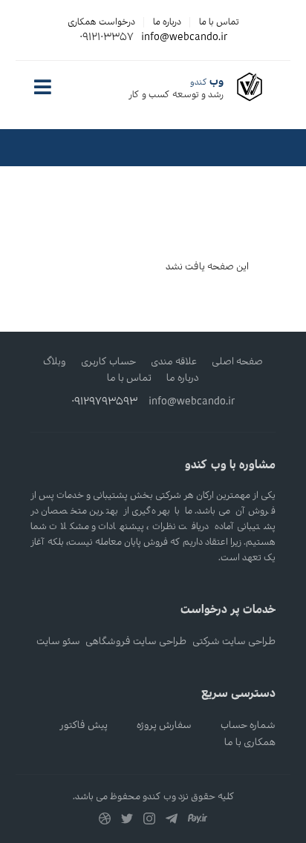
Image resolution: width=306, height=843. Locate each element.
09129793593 (104, 401)
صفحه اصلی (237, 362)
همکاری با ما (250, 742)
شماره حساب (248, 725)
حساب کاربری (108, 362)
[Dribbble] (105, 822)
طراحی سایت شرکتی (234, 641)
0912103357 (106, 37)
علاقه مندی (174, 362)
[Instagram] (149, 822)
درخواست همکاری (101, 22)
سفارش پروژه (164, 725)
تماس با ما (219, 22)
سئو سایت (58, 641)
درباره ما (167, 22)
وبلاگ (54, 362)
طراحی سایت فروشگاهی (135, 641)
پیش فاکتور (83, 725)
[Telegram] (172, 822)
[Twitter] (127, 822)
